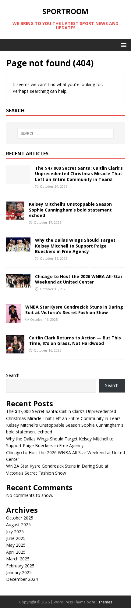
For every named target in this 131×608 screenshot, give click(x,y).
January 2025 (19, 572)
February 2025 (20, 566)
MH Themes (102, 602)
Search (12, 375)
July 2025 (15, 531)
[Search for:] (65, 133)
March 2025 (18, 559)
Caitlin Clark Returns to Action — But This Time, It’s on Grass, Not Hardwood (75, 340)
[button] (122, 44)
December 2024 (22, 579)
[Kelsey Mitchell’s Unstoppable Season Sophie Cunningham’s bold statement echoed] (15, 216)
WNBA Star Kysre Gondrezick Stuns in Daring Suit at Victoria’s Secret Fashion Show (74, 309)
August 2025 (18, 524)
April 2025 (16, 552)
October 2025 (19, 518)
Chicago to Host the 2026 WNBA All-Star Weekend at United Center (78, 279)
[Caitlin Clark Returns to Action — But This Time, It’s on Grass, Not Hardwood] (15, 350)
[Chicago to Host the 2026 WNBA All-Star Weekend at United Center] (18, 284)
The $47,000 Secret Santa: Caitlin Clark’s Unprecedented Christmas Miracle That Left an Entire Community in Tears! (79, 173)
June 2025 (16, 538)
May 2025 (16, 545)
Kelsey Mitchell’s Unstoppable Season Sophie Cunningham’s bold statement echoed (70, 209)
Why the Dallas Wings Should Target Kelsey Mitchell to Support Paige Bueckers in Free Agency (75, 245)
